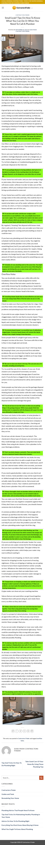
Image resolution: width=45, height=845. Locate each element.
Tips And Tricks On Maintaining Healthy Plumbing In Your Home (21, 815)
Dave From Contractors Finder (26, 30)
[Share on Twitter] (20, 731)
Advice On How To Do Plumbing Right (15, 821)
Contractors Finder (22, 15)
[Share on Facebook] (17, 731)
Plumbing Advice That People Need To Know (18, 810)
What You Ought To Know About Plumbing (17, 829)
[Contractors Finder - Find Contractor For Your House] (22, 8)
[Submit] (41, 778)
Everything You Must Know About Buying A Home (20, 825)
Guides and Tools (8, 794)
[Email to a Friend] (24, 731)
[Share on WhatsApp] (13, 731)
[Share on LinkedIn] (32, 731)
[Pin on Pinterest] (28, 731)
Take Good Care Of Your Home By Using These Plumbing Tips (34, 764)
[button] (3, 7)
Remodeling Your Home (10, 798)
